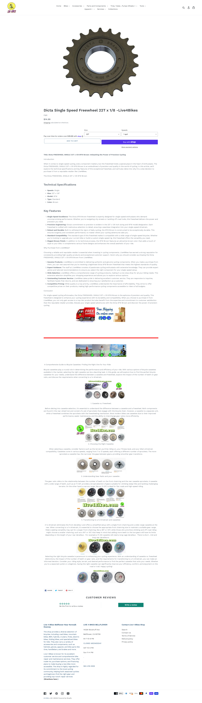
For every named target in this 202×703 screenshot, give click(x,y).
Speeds (124, 130)
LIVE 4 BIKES (53, 698)
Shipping (47, 123)
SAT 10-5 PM (88, 648)
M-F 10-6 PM (88, 639)
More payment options (130, 147)
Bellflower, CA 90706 (91, 634)
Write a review (131, 605)
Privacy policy (127, 642)
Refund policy (127, 639)
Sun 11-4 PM (88, 652)
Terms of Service (128, 636)
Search (124, 630)
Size (86, 130)
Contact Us (126, 633)
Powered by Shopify (65, 698)
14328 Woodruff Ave (91, 630)
